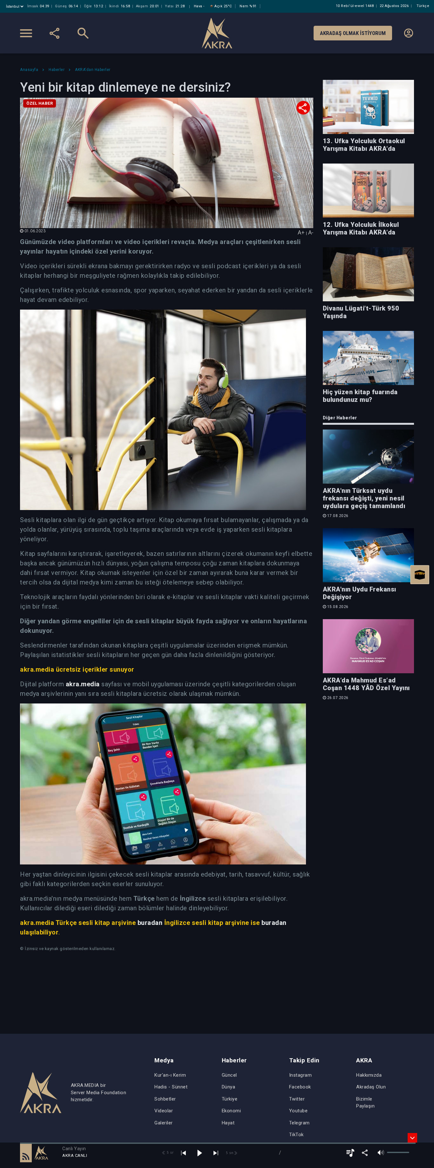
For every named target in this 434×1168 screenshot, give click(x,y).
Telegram (299, 1123)
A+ (301, 232)
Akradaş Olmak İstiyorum (353, 33)
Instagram (300, 1075)
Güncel (229, 1075)
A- (310, 232)
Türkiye (230, 1099)
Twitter (297, 1099)
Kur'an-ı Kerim (170, 1075)
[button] (26, 1152)
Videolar (163, 1111)
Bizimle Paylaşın (365, 1102)
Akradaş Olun (371, 1087)
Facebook (300, 1087)
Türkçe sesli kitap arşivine (96, 923)
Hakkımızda (369, 1075)
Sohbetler (165, 1099)
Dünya (228, 1087)
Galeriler (163, 1123)
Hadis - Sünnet (170, 1087)
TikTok (296, 1134)
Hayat (228, 1123)
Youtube (298, 1111)
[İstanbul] (15, 6)
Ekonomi (231, 1111)
